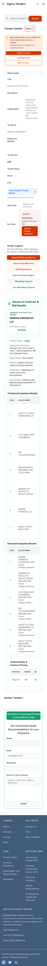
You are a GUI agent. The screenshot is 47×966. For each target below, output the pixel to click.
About (6, 826)
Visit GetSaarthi (10, 930)
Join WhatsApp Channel (23, 287)
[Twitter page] (9, 962)
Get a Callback (33, 837)
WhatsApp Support (23, 281)
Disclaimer (8, 879)
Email (9, 750)
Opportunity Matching (23, 263)
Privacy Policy (10, 857)
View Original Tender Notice (18, 191)
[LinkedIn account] (16, 962)
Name (9, 738)
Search (35, 18)
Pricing (6, 837)
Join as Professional (13, 935)
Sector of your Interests (17, 775)
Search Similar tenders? (28, 231)
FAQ (28, 832)
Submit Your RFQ (23, 53)
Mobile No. (11, 763)
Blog (5, 842)
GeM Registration (23, 58)
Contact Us (31, 826)
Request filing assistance (23, 257)
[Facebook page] (3, 962)
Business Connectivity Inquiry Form (32, 868)
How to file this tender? (23, 275)
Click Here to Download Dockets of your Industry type (23, 716)
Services (7, 832)
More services (23, 63)
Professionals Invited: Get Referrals (32, 897)
